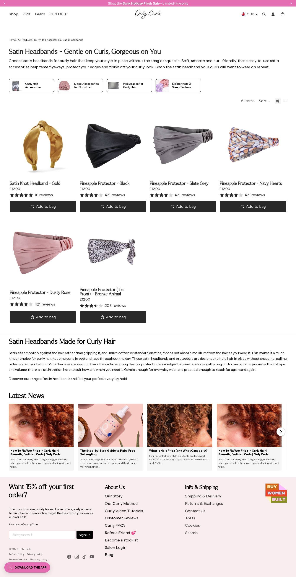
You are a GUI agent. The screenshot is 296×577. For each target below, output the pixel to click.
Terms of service (18, 559)
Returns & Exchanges (204, 503)
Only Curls (24, 549)
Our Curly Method (121, 503)
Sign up (85, 535)
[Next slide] (69, 145)
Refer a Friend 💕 (120, 532)
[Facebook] (69, 556)
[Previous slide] (16, 145)
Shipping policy (38, 559)
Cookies (192, 525)
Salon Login (115, 547)
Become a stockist (121, 540)
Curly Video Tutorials (124, 510)
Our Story (113, 496)
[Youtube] (91, 556)
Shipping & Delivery (203, 496)
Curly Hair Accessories (47, 39)
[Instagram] (76, 556)
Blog (109, 554)
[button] (264, 101)
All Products (25, 39)
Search (191, 532)
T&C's (190, 518)
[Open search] (264, 14)
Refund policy (16, 554)
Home (12, 39)
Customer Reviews (121, 518)
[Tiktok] (84, 556)
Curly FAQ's (115, 525)
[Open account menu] (273, 14)
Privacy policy (34, 554)
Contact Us (195, 510)
